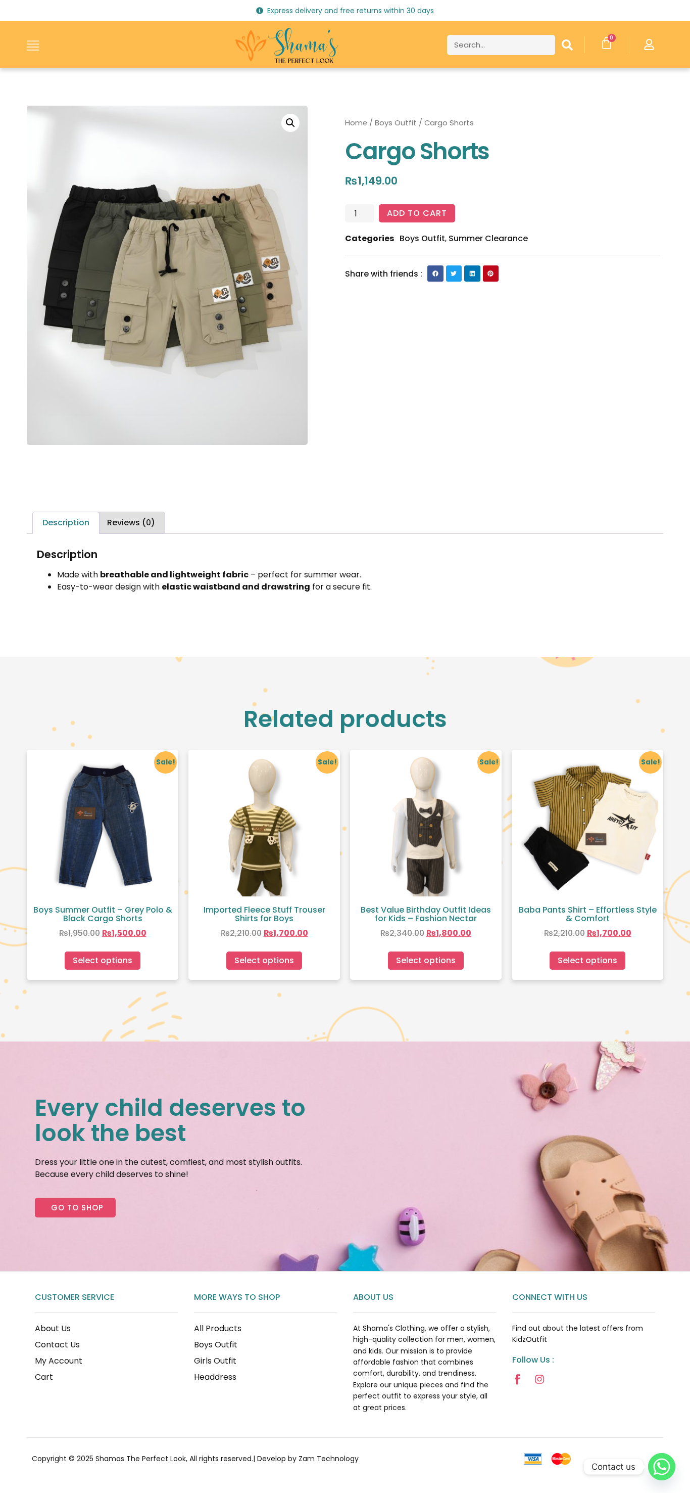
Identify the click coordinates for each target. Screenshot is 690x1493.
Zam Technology (329, 1459)
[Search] (567, 45)
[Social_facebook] (517, 1379)
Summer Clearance (488, 238)
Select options (102, 960)
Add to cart (417, 213)
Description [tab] (65, 522)
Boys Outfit (396, 123)
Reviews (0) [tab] (131, 522)
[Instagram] (539, 1379)
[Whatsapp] (661, 1466)
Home (356, 123)
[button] (290, 123)
